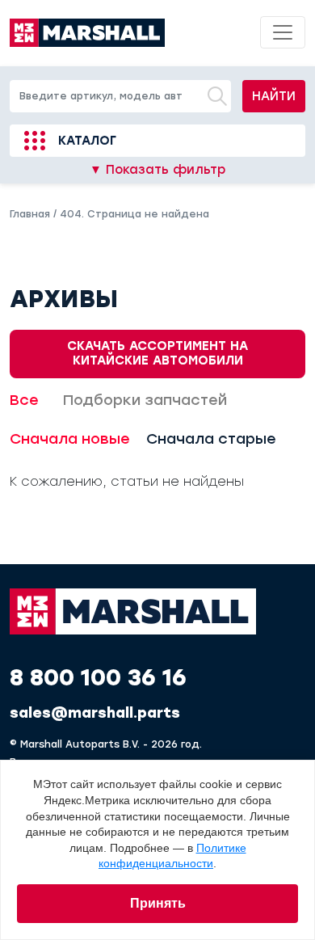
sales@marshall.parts (95, 713)
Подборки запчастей (145, 400)
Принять (158, 903)
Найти (274, 96)
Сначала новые (70, 439)
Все (24, 400)
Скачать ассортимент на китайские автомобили (157, 353)
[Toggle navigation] (282, 32)
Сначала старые (211, 439)
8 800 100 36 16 (98, 677)
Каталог (87, 140)
